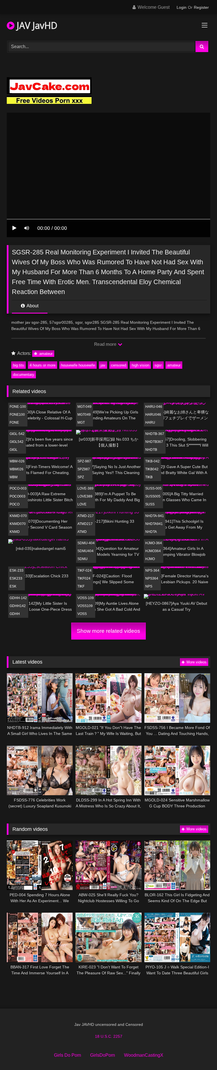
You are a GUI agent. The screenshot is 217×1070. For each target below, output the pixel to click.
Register (201, 7)
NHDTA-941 (154, 516)
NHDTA (151, 532)
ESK (13, 586)
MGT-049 (84, 407)
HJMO (150, 559)
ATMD (82, 532)
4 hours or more (42, 365)
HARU (150, 422)
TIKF (80, 586)
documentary (23, 374)
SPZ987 (83, 469)
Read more (105, 344)
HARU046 (153, 415)
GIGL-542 (17, 434)
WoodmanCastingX (143, 1055)
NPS (148, 586)
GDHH (15, 614)
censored (118, 365)
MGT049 (84, 415)
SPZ (80, 477)
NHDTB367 (154, 442)
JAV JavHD (35, 25)
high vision (140, 365)
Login (181, 7)
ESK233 (16, 578)
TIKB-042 (152, 461)
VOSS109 (85, 606)
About (32, 305)
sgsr (158, 365)
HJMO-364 (153, 543)
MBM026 (16, 469)
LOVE (81, 504)
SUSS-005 (153, 488)
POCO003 (17, 496)
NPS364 (151, 578)
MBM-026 (17, 461)
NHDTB (151, 450)
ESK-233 (16, 570)
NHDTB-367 (154, 434)
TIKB (149, 477)
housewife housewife (78, 365)
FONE (14, 422)
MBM (14, 477)
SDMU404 (85, 551)
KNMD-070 (18, 516)
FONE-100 (18, 407)
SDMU (82, 559)
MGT (81, 422)
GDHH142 (18, 606)
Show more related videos (108, 631)
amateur (45, 353)
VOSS (82, 614)
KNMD (15, 532)
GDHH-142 (18, 598)
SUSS (150, 504)
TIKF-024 (84, 570)
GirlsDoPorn (102, 1055)
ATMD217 (85, 524)
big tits (18, 365)
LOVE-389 (85, 488)
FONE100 (17, 415)
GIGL (14, 450)
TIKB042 (152, 469)
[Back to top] (199, 1053)
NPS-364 (152, 570)
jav (103, 365)
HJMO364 (153, 551)
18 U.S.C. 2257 (108, 1036)
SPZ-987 (84, 461)
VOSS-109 (85, 598)
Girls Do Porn (67, 1055)
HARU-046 (153, 407)
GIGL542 (16, 442)
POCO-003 (18, 488)
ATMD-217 (85, 516)
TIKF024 (83, 578)
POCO (14, 504)
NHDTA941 (154, 524)
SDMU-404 (86, 543)
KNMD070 (18, 524)
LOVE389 (84, 496)
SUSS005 (152, 496)
